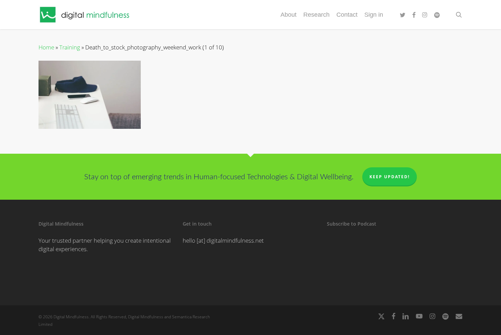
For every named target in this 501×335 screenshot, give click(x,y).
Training (69, 47)
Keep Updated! (389, 177)
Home (46, 47)
